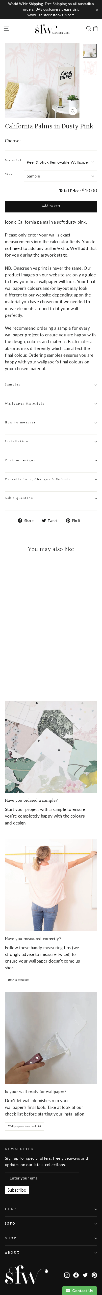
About (12, 1253)
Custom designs (20, 460)
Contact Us (81, 1291)
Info (10, 1224)
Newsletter (19, 1148)
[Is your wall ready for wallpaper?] (51, 1038)
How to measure (20, 422)
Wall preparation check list (24, 1126)
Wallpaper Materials (24, 403)
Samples (13, 384)
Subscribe (16, 1190)
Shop (11, 1238)
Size (9, 174)
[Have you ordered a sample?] (51, 747)
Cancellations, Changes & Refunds (38, 479)
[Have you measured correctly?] (51, 885)
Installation (16, 441)
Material (13, 160)
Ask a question (19, 498)
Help (10, 1209)
